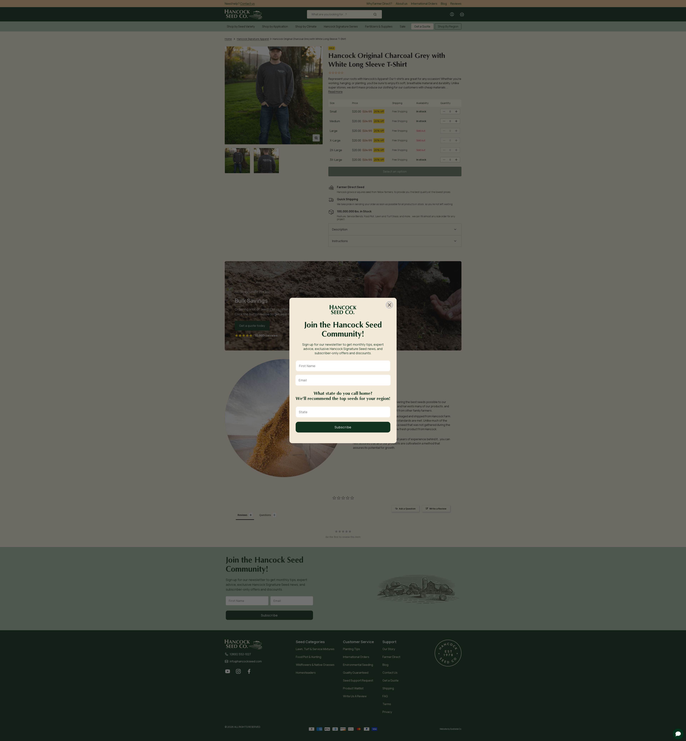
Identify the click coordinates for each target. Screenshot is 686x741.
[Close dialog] (389, 305)
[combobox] (342, 412)
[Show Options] (387, 412)
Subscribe (343, 427)
